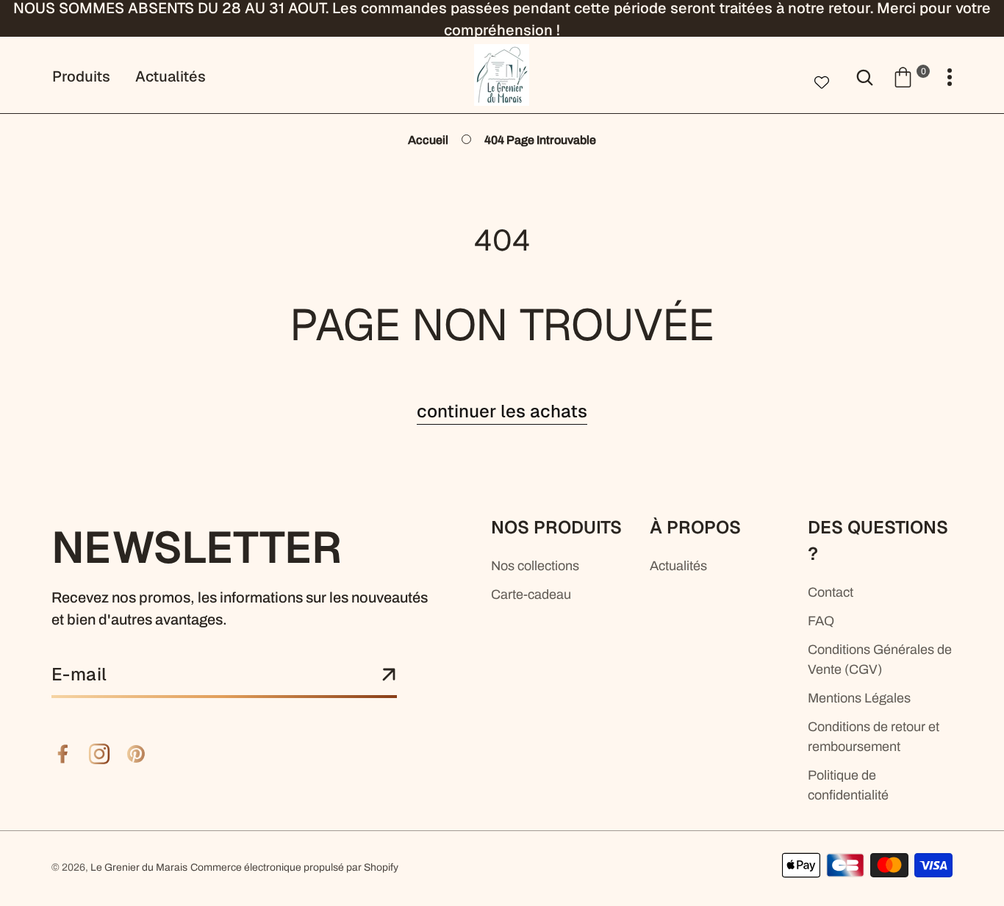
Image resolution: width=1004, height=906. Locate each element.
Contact (830, 592)
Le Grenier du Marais (138, 867)
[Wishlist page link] (821, 80)
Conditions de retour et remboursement (873, 736)
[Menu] (950, 77)
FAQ (821, 621)
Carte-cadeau (531, 594)
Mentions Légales (859, 698)
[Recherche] (864, 76)
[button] (911, 76)
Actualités (678, 565)
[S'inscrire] (388, 675)
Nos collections (535, 565)
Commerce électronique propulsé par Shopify (294, 867)
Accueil (428, 140)
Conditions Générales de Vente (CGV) (880, 659)
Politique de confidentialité (848, 785)
